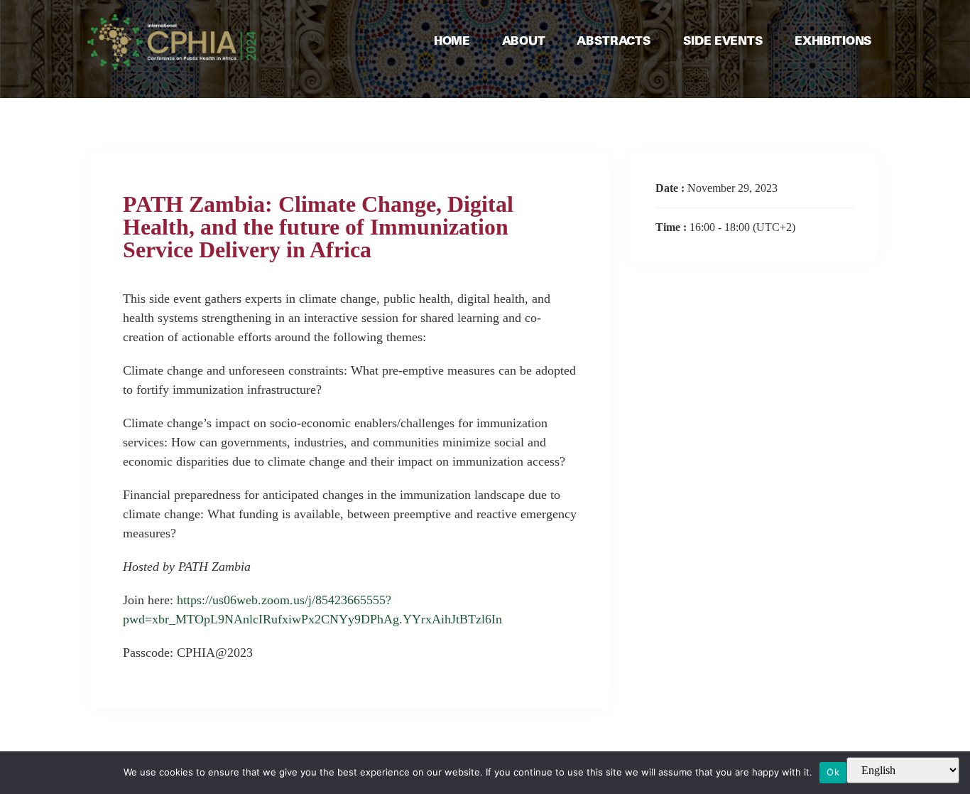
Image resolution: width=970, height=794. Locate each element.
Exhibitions (833, 41)
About (523, 41)
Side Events (723, 41)
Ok (833, 772)
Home (452, 41)
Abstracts (613, 41)
